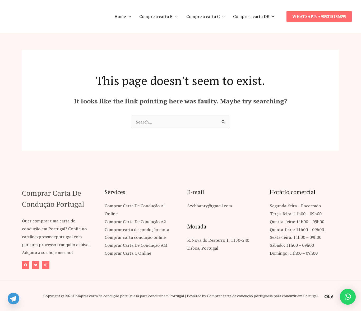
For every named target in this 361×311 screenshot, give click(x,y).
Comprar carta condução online (135, 237)
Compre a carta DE (251, 16)
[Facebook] (25, 265)
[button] (128, 16)
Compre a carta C (203, 16)
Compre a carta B (156, 16)
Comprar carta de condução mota (137, 229)
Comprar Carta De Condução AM (136, 245)
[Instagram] (45, 265)
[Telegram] (13, 298)
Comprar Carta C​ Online (128, 253)
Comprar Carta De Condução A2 (135, 222)
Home (120, 16)
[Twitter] (35, 265)
